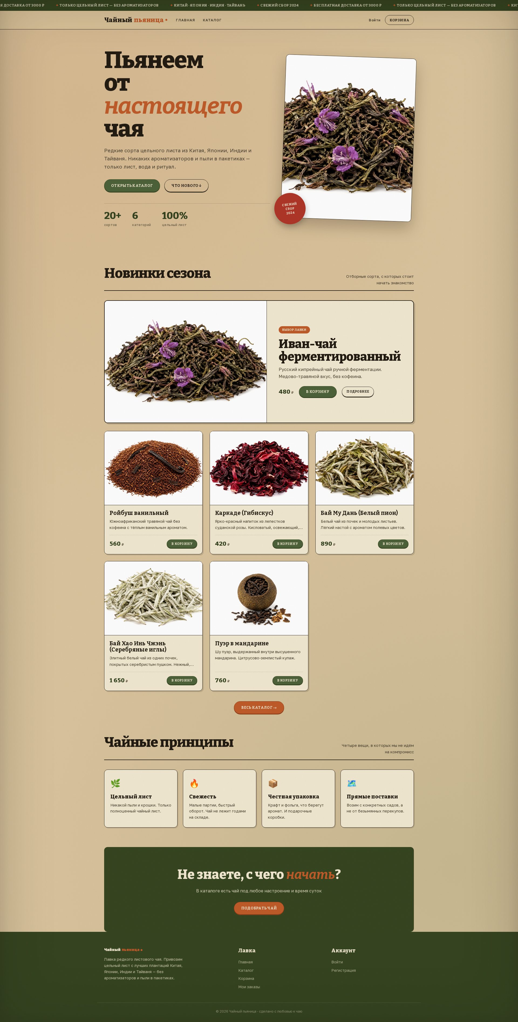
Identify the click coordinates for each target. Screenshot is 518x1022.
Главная (185, 20)
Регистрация (343, 970)
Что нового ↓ (186, 185)
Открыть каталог (132, 185)
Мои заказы (249, 986)
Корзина (400, 20)
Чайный (134, 19)
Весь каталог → (259, 707)
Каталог (212, 20)
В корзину (317, 391)
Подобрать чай (259, 908)
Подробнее (357, 391)
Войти (375, 20)
